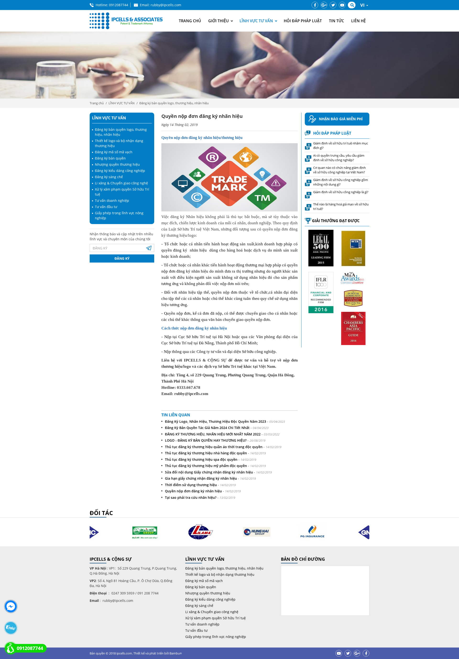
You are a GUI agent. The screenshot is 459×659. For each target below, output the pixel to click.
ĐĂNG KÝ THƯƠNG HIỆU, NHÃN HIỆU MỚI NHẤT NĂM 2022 (213, 434)
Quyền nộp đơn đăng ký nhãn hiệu (193, 491)
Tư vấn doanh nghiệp (112, 200)
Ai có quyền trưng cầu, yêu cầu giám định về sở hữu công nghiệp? (338, 157)
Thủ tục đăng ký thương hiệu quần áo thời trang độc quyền (213, 447)
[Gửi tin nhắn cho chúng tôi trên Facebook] (11, 606)
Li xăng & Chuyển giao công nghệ (121, 183)
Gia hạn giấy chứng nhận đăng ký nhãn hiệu (201, 478)
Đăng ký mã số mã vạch (113, 152)
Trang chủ (190, 20)
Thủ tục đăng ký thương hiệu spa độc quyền (201, 459)
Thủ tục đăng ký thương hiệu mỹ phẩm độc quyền (206, 465)
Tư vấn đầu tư (106, 206)
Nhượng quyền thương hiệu (117, 164)
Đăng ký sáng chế (109, 177)
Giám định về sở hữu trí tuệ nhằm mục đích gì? (340, 145)
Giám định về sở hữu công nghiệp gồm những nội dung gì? (340, 182)
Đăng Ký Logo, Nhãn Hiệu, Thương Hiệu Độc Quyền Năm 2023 (215, 421)
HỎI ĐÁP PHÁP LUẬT (303, 20)
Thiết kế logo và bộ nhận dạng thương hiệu (219, 574)
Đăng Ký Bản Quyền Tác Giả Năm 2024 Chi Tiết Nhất (207, 427)
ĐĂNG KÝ (122, 258)
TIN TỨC (336, 20)
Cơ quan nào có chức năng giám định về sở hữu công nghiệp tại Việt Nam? (339, 170)
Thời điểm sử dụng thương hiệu (191, 485)
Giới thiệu (218, 20)
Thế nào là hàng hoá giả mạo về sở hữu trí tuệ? (341, 206)
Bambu (175, 653)
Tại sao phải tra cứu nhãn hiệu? (190, 497)
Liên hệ (358, 20)
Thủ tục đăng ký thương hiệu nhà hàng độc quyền (206, 453)
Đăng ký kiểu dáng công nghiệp (120, 170)
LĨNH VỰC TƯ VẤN (256, 20)
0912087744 (118, 5)
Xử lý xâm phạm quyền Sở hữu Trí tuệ (215, 618)
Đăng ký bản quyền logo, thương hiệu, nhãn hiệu (174, 103)
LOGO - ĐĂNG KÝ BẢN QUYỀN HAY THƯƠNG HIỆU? (205, 440)
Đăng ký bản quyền (110, 158)
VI (363, 5)
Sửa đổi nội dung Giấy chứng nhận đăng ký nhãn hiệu (209, 472)
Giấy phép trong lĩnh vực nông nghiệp (215, 636)
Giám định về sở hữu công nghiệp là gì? (340, 192)
